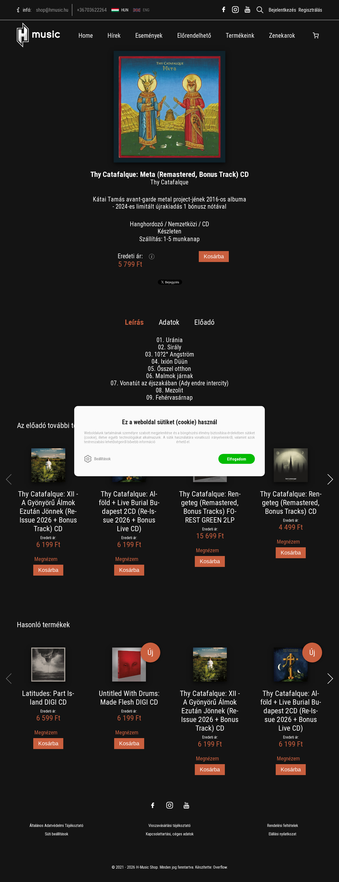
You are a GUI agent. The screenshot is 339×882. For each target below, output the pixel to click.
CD (205, 224)
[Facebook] (223, 9)
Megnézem (45, 559)
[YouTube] (247, 9)
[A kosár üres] (316, 35)
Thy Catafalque (169, 182)
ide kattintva (165, 441)
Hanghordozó (146, 224)
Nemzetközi (182, 224)
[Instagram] (235, 9)
